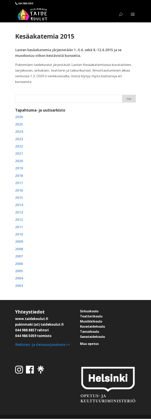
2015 (19, 197)
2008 (19, 249)
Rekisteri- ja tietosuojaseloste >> (42, 344)
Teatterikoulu (91, 316)
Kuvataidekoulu (92, 326)
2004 (19, 278)
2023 (19, 139)
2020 (19, 161)
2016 (19, 190)
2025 (19, 124)
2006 (19, 263)
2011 (19, 227)
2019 (19, 168)
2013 (19, 212)
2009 (19, 241)
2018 (19, 175)
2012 (19, 219)
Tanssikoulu (89, 331)
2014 (19, 205)
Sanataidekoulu (92, 336)
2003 (19, 285)
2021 (19, 153)
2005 (19, 271)
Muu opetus (89, 344)
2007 (19, 256)
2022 (19, 146)
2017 (19, 183)
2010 (19, 234)
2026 (19, 117)
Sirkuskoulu (89, 311)
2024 (19, 131)
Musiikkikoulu (91, 321)
